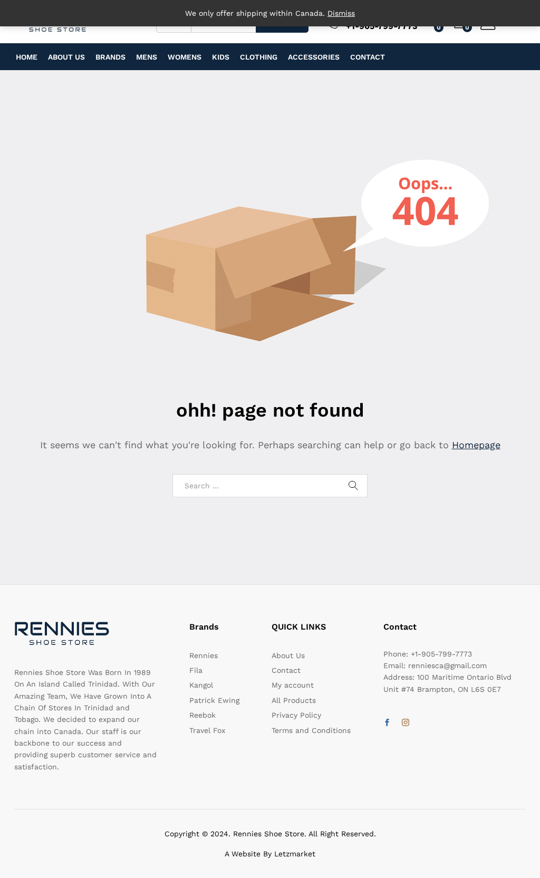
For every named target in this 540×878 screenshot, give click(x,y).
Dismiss (341, 13)
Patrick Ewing (214, 700)
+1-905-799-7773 (441, 654)
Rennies (203, 655)
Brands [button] (110, 57)
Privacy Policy (296, 715)
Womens (184, 57)
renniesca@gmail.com (447, 665)
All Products (294, 700)
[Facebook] (387, 723)
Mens (146, 57)
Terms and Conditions (311, 730)
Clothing (258, 57)
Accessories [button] (314, 57)
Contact (367, 57)
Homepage (476, 444)
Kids (220, 57)
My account (293, 685)
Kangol (201, 685)
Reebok (202, 715)
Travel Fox (207, 730)
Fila (195, 670)
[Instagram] (405, 723)
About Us (66, 57)
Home (26, 57)
